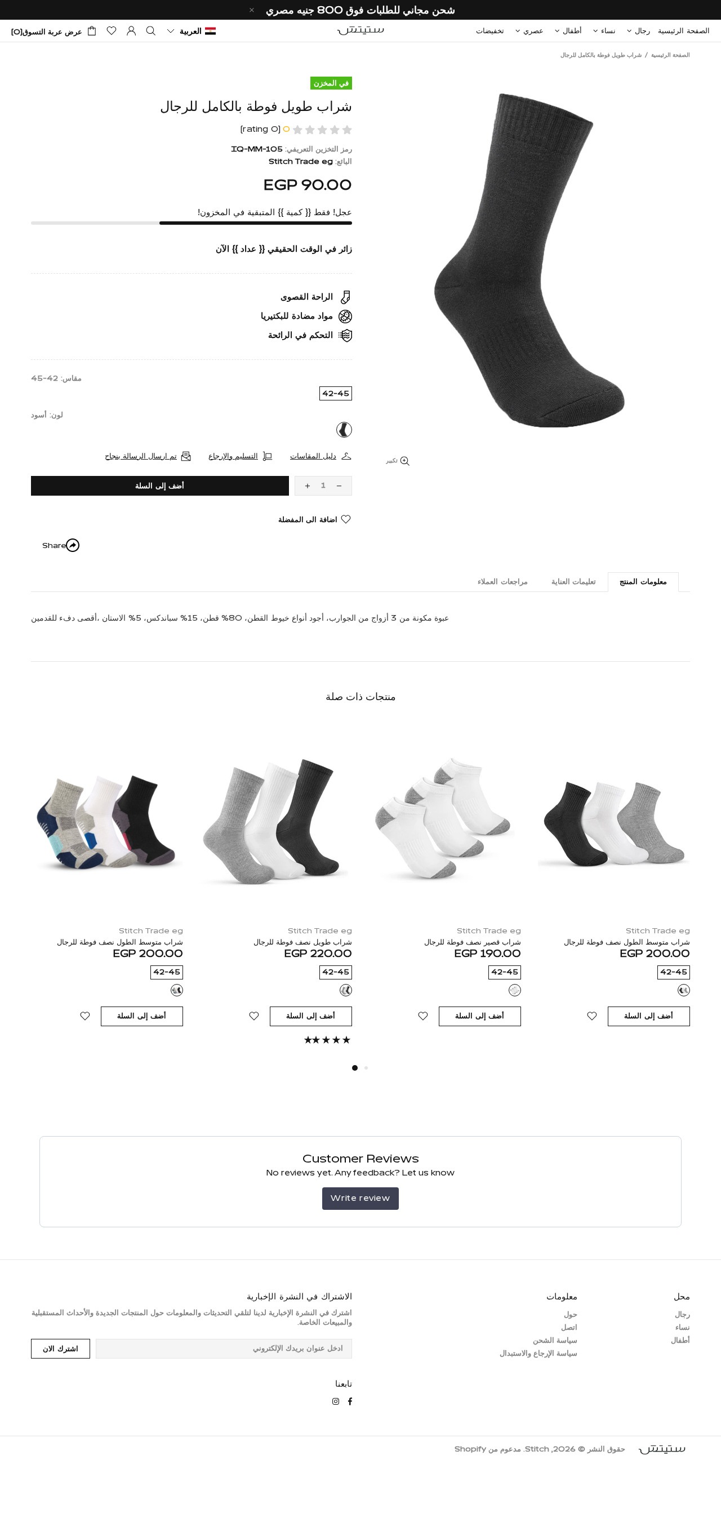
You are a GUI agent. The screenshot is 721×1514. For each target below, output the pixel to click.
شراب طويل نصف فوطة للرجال (302, 942)
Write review (360, 1198)
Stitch (360, 30)
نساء (682, 1328)
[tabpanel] (276, 892)
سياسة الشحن (555, 1341)
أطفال (680, 1341)
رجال (682, 1315)
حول (570, 1315)
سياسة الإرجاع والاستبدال (538, 1354)
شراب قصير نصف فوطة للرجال (472, 942)
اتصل (569, 1328)
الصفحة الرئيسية (670, 55)
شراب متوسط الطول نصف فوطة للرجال (627, 942)
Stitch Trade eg (301, 162)
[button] (191, 31)
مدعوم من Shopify (488, 1449)
